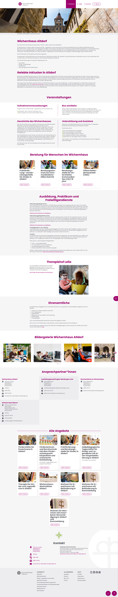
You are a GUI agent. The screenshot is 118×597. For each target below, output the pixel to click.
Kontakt (80, 574)
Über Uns (66, 578)
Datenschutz (81, 578)
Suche (88, 4)
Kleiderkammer (41, 588)
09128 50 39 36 (9, 415)
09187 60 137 (86, 388)
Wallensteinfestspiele (37, 84)
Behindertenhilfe (41, 576)
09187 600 (7, 390)
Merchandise (40, 590)
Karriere (66, 576)
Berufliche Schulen (42, 580)
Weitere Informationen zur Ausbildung (40, 213)
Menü (97, 4)
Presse (66, 580)
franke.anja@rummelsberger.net (13, 421)
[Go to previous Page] (108, 593)
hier (43, 327)
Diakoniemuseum (41, 586)
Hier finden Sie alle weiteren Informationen (41, 272)
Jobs (80, 4)
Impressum (81, 576)
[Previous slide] (2, 352)
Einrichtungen (26, 33)
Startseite (19, 33)
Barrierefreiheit (82, 580)
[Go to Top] (114, 593)
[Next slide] (115, 352)
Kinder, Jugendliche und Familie (45, 578)
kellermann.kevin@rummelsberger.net (93, 390)
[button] (17, 361)
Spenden (72, 4)
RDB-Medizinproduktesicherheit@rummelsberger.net (73, 553)
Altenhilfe (39, 574)
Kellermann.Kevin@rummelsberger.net (53, 251)
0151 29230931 (8, 418)
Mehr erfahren (24, 184)
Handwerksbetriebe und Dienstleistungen (48, 584)
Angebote (40, 572)
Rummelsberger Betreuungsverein (46, 582)
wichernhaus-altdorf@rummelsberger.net (16, 396)
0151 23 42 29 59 (48, 390)
